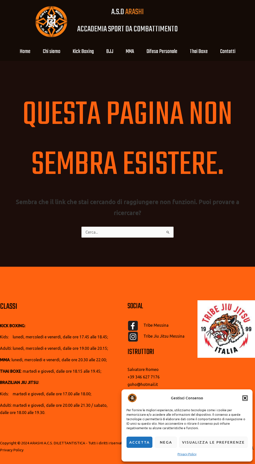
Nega (166, 442)
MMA (130, 51)
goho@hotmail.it (143, 384)
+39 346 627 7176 (144, 377)
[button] (245, 398)
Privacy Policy (187, 454)
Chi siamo (51, 51)
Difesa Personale (161, 51)
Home (25, 51)
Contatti (227, 51)
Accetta (139, 442)
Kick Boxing (83, 51)
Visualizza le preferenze (213, 442)
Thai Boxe (199, 51)
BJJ (109, 51)
